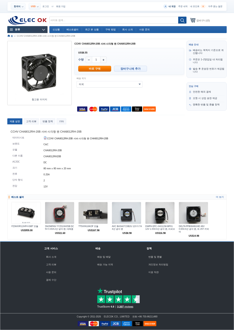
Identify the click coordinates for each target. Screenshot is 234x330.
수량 (81, 59)
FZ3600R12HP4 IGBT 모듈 (25, 226)
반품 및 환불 (155, 256)
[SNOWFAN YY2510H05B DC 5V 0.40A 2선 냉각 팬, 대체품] (59, 213)
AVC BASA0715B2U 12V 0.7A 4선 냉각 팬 (127, 227)
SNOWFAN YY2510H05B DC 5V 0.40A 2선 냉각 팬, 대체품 (59, 227)
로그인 (45, 6)
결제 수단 (51, 280)
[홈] (27, 20)
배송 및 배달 (104, 256)
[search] (182, 20)
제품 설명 (15, 121)
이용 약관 (153, 272)
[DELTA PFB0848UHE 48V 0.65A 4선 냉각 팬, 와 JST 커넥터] (193, 213)
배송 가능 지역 (105, 264)
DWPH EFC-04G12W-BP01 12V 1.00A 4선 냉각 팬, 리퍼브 (160, 227)
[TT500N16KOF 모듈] (93, 213)
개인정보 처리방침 (158, 264)
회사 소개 (51, 256)
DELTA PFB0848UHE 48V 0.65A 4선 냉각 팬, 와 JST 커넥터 (194, 229)
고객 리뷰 (31, 121)
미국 (81, 84)
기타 (61, 121)
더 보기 (220, 197)
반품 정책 (48, 121)
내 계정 (172, 6)
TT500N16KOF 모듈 (88, 226)
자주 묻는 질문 (215, 6)
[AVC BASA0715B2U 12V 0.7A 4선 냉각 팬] (126, 213)
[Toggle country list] (139, 84)
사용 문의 (51, 272)
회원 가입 (60, 6)
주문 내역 (183, 6)
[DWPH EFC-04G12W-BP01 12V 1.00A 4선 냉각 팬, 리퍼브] (160, 213)
